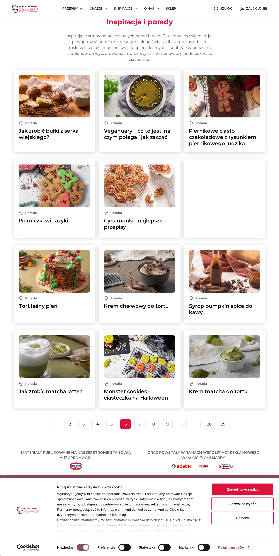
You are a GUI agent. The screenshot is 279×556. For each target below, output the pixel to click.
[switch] (124, 547)
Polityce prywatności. (172, 530)
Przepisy (70, 8)
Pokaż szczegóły (231, 547)
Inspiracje (123, 8)
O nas (149, 8)
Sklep (171, 8)
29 (223, 424)
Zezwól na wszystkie (242, 489)
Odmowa (243, 518)
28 (209, 424)
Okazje (96, 8)
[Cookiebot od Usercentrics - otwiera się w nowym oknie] (28, 547)
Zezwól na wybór (243, 503)
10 (181, 424)
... (195, 424)
